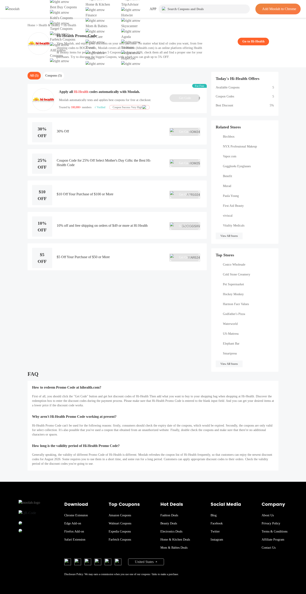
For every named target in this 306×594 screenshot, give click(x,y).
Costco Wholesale (234, 264)
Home (32, 25)
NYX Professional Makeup (240, 146)
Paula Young (231, 196)
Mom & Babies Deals (173, 547)
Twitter (215, 531)
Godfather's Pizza (234, 314)
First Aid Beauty (233, 205)
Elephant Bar (231, 343)
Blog (214, 515)
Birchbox (229, 136)
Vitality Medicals (233, 225)
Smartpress (230, 353)
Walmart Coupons (120, 523)
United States (145, 562)
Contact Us (269, 547)
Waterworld (230, 324)
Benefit (227, 176)
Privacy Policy (271, 523)
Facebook (217, 523)
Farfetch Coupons (120, 539)
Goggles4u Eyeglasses (237, 166)
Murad (227, 186)
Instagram (217, 539)
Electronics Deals (171, 531)
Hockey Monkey (233, 294)
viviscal (228, 215)
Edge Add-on (72, 523)
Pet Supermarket (233, 284)
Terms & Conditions (274, 531)
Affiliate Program (273, 539)
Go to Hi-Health (253, 41)
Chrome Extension (76, 515)
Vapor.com (229, 156)
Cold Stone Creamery (236, 274)
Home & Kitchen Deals (175, 539)
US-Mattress (231, 333)
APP (153, 9)
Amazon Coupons (120, 515)
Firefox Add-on (74, 531)
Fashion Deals (169, 515)
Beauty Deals (168, 523)
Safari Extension (74, 539)
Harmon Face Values (236, 304)
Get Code (189, 98)
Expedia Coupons (120, 531)
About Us (268, 515)
